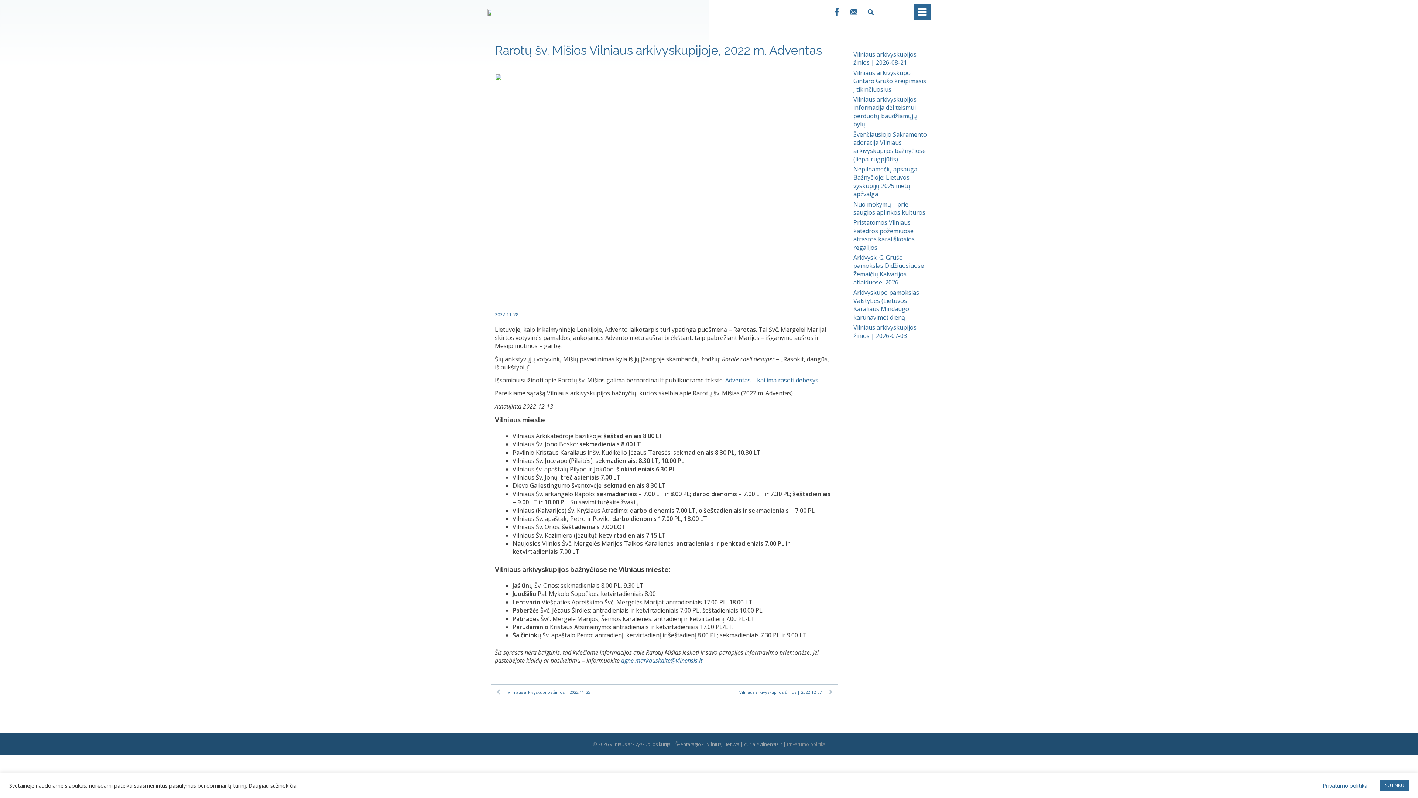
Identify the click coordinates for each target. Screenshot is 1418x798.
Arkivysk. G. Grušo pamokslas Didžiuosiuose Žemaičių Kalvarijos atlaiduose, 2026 (888, 269)
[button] (871, 12)
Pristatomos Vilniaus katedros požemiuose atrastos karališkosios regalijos (884, 234)
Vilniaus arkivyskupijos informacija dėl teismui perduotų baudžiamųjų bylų (885, 111)
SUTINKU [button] (1394, 785)
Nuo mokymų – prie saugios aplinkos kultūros (889, 208)
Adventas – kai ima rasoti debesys (771, 380)
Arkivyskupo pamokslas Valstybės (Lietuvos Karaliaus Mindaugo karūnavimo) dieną (886, 305)
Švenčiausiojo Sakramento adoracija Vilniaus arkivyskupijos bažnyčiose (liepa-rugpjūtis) (890, 146)
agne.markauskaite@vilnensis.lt (661, 661)
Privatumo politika (806, 744)
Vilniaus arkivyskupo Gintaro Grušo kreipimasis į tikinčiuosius (889, 81)
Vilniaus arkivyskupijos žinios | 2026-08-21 (885, 58)
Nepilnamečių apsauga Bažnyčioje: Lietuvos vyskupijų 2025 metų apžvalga (885, 181)
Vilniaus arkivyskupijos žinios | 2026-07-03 (885, 331)
